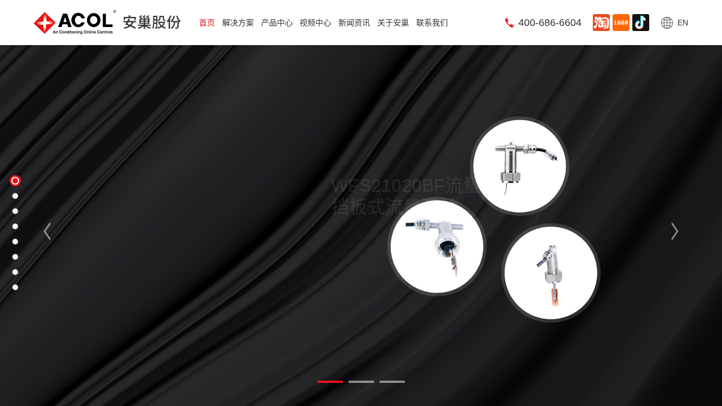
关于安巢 (393, 22)
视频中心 (315, 22)
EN (682, 22)
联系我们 (432, 22)
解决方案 (238, 22)
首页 (207, 22)
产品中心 (277, 22)
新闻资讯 (354, 22)
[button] (54, 231)
